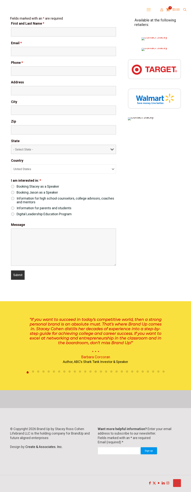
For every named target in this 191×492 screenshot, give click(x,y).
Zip (13, 121)
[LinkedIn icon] (163, 483)
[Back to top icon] (177, 483)
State (15, 141)
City (14, 102)
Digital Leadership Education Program (44, 214)
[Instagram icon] (167, 483)
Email (16, 43)
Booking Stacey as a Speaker (38, 186)
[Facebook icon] (149, 483)
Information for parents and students (44, 208)
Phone (17, 63)
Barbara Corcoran (95, 357)
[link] (154, 38)
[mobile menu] (148, 10)
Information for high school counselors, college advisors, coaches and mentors (65, 200)
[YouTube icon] (158, 483)
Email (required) (110, 442)
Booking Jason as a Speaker (37, 192)
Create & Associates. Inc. (43, 447)
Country (17, 160)
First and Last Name (27, 23)
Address (17, 82)
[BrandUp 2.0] (27, 9)
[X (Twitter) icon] (154, 483)
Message (18, 225)
